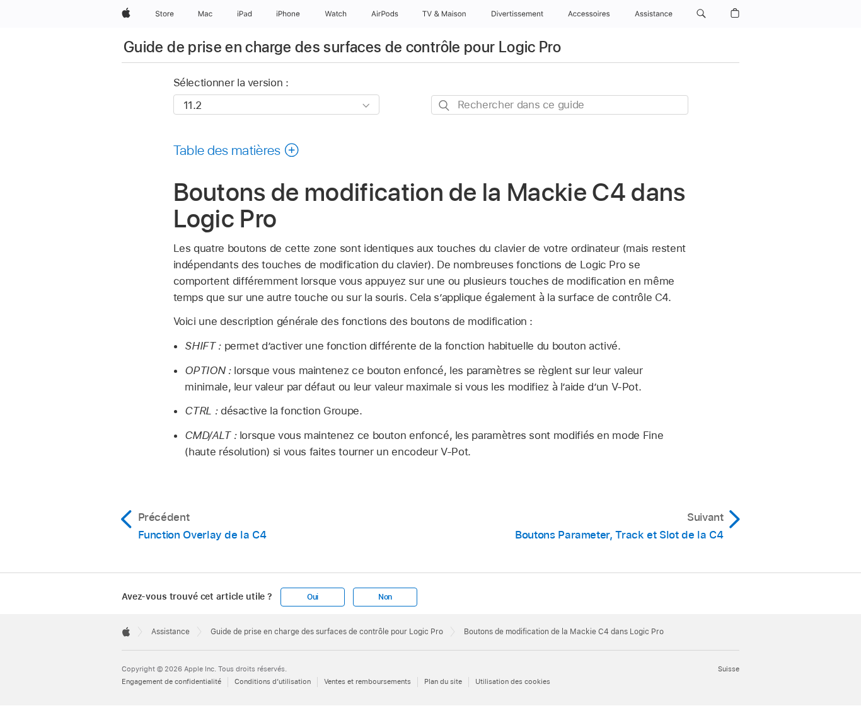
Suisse (728, 668)
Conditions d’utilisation (272, 681)
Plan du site (443, 681)
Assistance (170, 631)
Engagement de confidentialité (171, 681)
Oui (312, 597)
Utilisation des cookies (512, 681)
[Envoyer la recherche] (444, 105)
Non (385, 597)
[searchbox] (559, 105)
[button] (701, 14)
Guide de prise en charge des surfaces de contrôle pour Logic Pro (342, 47)
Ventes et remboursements (367, 681)
